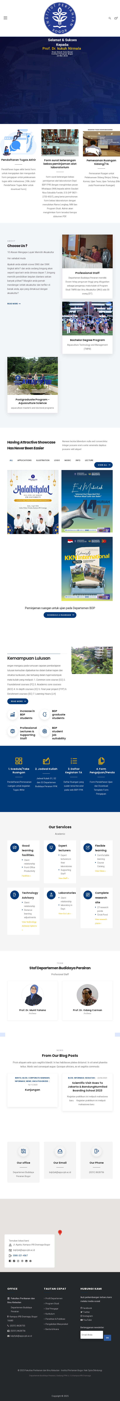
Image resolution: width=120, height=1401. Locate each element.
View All (102, 465)
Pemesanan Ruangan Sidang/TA (101, 162)
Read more (12, 303)
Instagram (87, 1322)
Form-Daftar (87, 1089)
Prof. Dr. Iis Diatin (87, 1016)
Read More (17, 707)
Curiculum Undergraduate (33, 1089)
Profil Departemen (53, 1304)
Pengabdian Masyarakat (56, 1330)
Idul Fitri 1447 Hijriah (78, 521)
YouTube (87, 1326)
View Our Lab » (65, 919)
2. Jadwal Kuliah (46, 774)
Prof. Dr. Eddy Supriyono (32, 1016)
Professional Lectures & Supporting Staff (28, 739)
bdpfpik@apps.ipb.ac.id (21, 1342)
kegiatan (81, 1083)
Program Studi (52, 1309)
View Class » (100, 877)
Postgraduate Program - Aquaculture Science (33, 401)
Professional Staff (87, 273)
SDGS (26, 1083)
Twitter (86, 1318)
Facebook (87, 1314)
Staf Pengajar (51, 1314)
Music (73, 530)
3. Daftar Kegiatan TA (73, 776)
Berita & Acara (52, 1335)
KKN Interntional (76, 590)
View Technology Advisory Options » (29, 932)
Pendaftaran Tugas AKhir (18, 160)
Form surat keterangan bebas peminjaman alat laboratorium (60, 163)
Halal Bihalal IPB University (29, 523)
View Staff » (64, 884)
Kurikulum (50, 1320)
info (13, 531)
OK (107, 1343)
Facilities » (26, 881)
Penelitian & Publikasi (55, 1325)
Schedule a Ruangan (59, 615)
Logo (67, 530)
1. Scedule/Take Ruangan (18, 776)
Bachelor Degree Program (87, 340)
